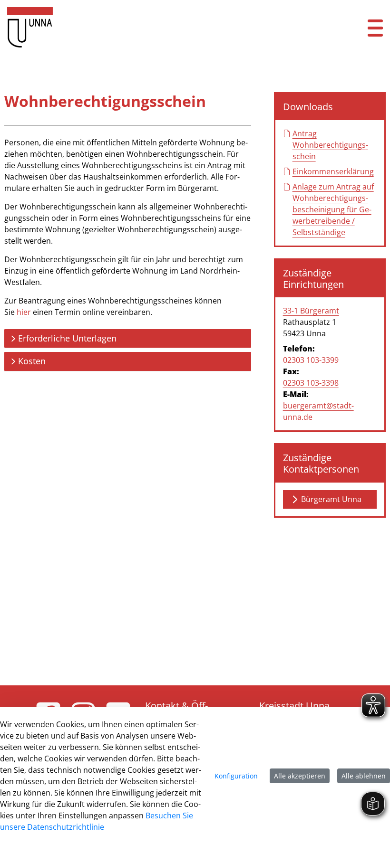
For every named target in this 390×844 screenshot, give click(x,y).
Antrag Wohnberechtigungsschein (330, 144)
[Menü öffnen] (375, 27)
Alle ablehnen (363, 775)
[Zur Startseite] (162, 27)
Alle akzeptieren (299, 775)
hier (24, 312)
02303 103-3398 (311, 383)
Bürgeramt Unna (331, 499)
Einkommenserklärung (333, 171)
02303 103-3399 (311, 360)
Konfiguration (236, 775)
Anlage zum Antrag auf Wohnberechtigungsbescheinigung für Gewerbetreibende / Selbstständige (333, 209)
